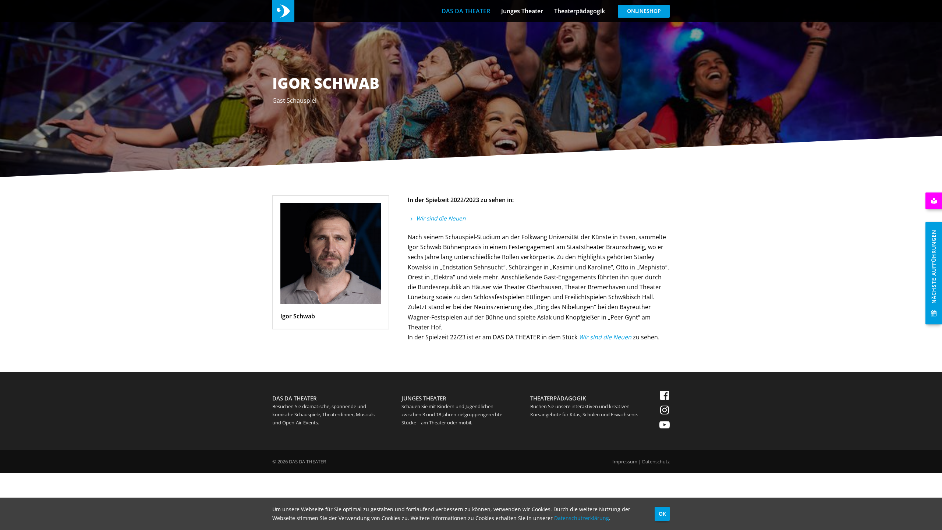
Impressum (624, 461)
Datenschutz (656, 461)
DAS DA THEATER (466, 11)
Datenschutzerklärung (581, 518)
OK (662, 513)
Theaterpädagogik (579, 11)
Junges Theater (522, 11)
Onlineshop (644, 10)
